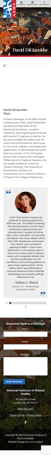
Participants (21, 4)
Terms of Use (17, 415)
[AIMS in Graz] (9, 12)
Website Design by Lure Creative (25, 441)
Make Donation (32, 4)
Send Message (14, 381)
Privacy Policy (34, 415)
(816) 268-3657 (25, 408)
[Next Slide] (25, 306)
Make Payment (44, 4)
